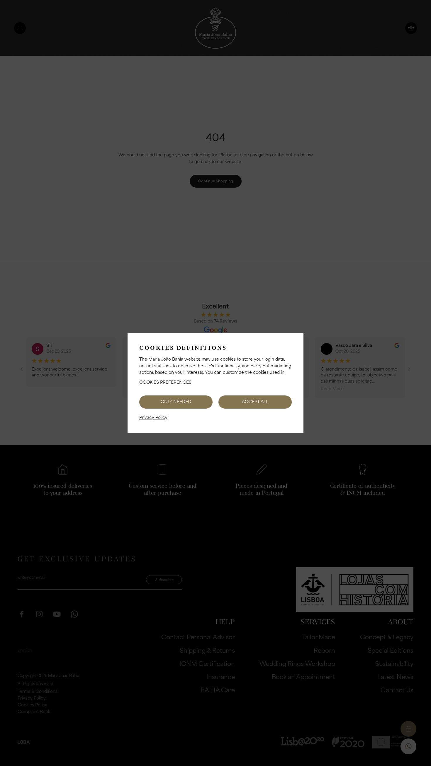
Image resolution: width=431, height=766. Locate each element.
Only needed (176, 402)
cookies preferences (165, 383)
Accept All (255, 402)
